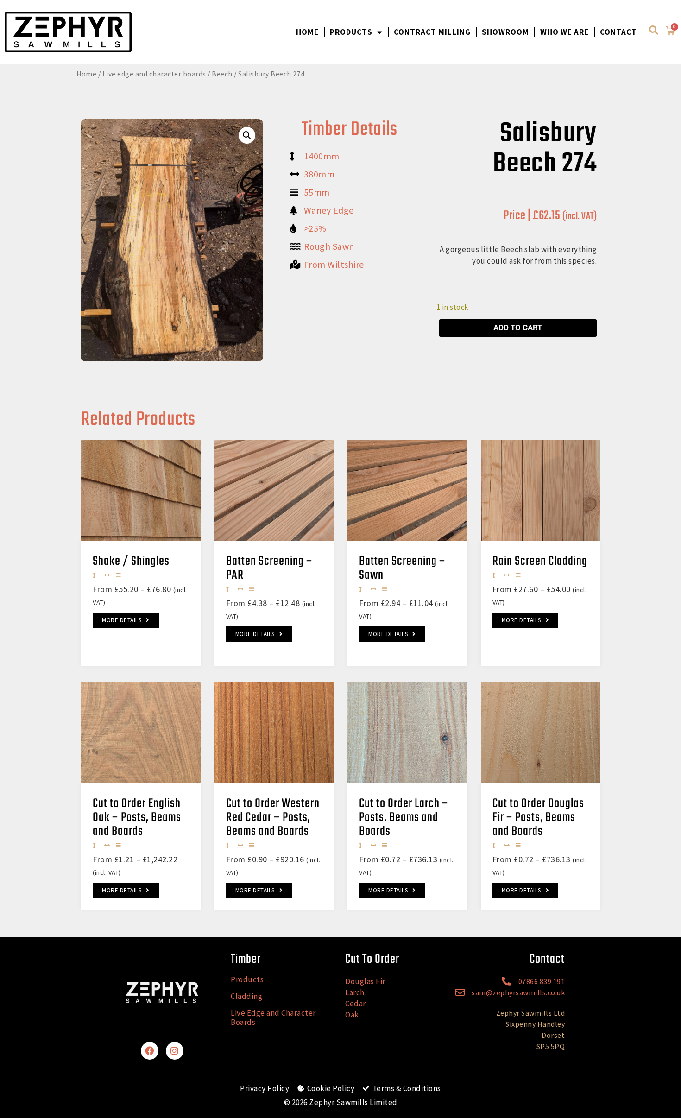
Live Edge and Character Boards (273, 1017)
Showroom (505, 32)
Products (351, 32)
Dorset (553, 1035)
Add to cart (517, 327)
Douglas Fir (365, 981)
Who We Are (564, 32)
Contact (618, 32)
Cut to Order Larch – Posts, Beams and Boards (403, 817)
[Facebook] (149, 1051)
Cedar (355, 1003)
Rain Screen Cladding (539, 561)
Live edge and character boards (154, 73)
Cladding (246, 996)
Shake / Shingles (131, 561)
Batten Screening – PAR (269, 568)
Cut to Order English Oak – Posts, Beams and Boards (137, 817)
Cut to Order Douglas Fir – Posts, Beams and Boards (538, 817)
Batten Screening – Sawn (402, 568)
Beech (222, 73)
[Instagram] (174, 1051)
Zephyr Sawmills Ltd (530, 1012)
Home (307, 32)
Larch (355, 992)
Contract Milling (432, 32)
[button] (247, 135)
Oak (352, 1015)
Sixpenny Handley (535, 1024)
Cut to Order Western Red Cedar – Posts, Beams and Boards (273, 817)
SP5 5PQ (550, 1046)
